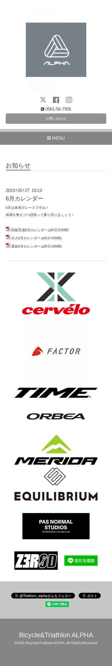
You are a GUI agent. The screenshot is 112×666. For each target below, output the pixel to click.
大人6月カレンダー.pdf (29, 238)
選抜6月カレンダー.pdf (29, 246)
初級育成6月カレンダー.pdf (32, 230)
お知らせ (18, 165)
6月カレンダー (24, 198)
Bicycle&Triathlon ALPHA (56, 635)
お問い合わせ (56, 119)
